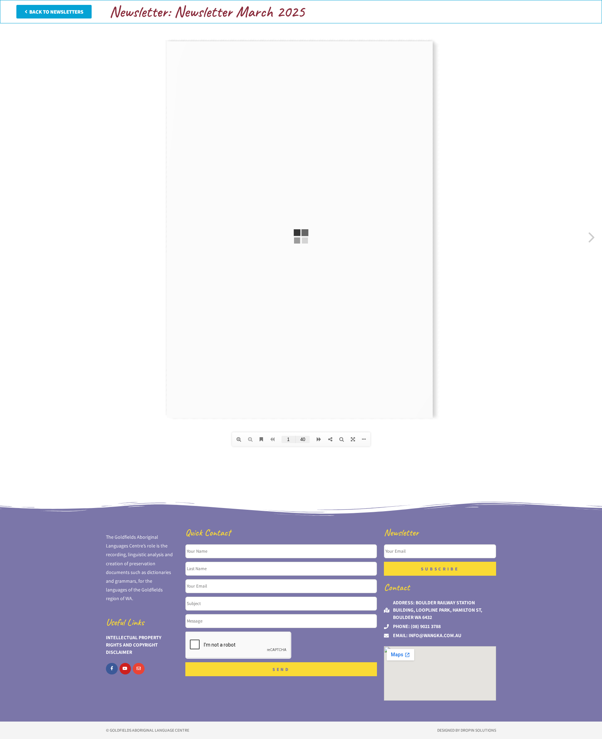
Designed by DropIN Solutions (466, 730)
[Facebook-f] (112, 669)
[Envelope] (139, 669)
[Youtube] (125, 669)
